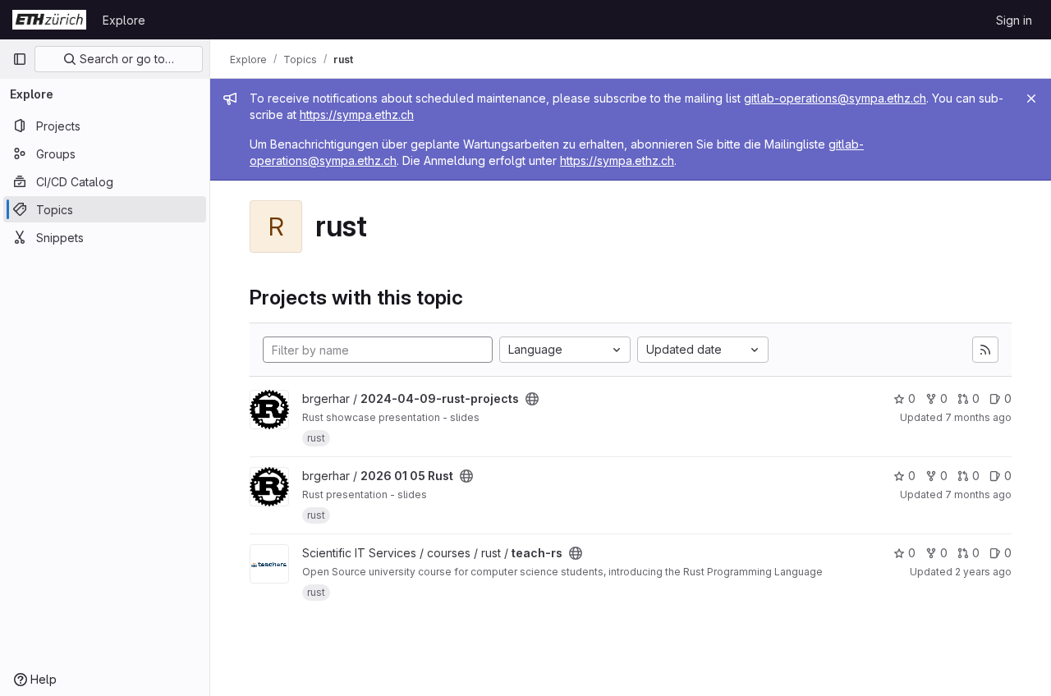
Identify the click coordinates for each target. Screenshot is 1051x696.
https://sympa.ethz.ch (357, 114)
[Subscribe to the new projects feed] (985, 350)
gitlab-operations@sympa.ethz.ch (835, 98)
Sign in (1014, 20)
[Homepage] (49, 20)
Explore (124, 20)
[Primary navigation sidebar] (20, 59)
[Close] (1031, 98)
